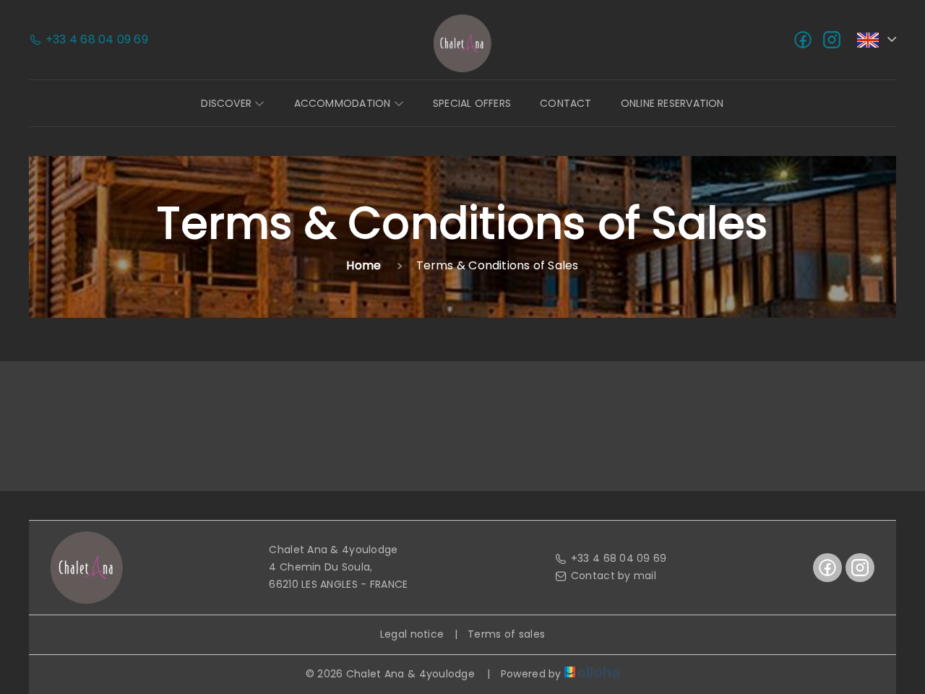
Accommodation (344, 103)
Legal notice (412, 634)
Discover (227, 103)
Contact (566, 103)
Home (363, 265)
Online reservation (672, 103)
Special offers (472, 103)
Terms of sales (506, 634)
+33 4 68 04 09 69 (619, 558)
